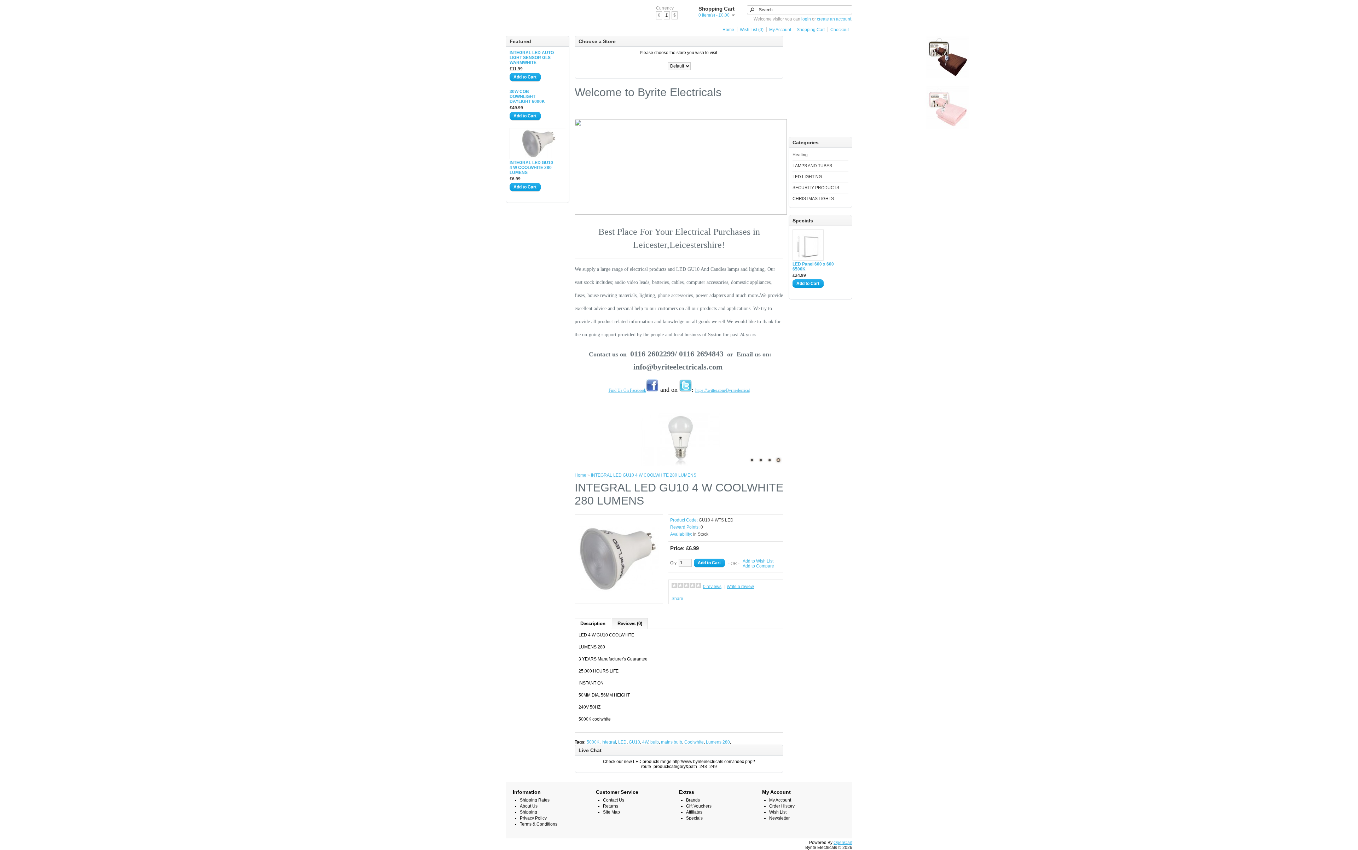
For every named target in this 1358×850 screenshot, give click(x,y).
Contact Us (613, 800)
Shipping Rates (535, 800)
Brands (693, 800)
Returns (610, 806)
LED (622, 742)
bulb (654, 742)
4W (645, 742)
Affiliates (694, 812)
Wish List (778, 812)
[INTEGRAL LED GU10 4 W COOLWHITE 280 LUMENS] (619, 597)
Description (592, 623)
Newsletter (779, 818)
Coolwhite (694, 742)
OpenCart (843, 842)
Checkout (839, 29)
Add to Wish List (758, 561)
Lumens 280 (718, 742)
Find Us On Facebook (627, 390)
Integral (609, 742)
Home (728, 29)
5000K (593, 742)
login (806, 19)
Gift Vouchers (699, 806)
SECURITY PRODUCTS (816, 187)
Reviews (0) (629, 623)
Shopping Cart (811, 29)
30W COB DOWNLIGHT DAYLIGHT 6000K (527, 96)
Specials (694, 818)
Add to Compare (758, 566)
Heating (800, 154)
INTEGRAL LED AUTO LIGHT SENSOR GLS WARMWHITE (532, 57)
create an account (834, 19)
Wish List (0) (752, 29)
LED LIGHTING (807, 176)
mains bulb (671, 742)
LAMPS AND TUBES (812, 165)
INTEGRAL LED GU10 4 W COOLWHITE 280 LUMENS (531, 167)
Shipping (528, 812)
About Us (529, 806)
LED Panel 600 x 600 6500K (813, 267)
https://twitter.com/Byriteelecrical (722, 390)
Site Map (611, 812)
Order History (782, 806)
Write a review (740, 586)
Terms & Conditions (538, 824)
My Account (780, 29)
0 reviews (712, 586)
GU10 (634, 742)
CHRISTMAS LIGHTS (813, 198)
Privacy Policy (533, 818)
